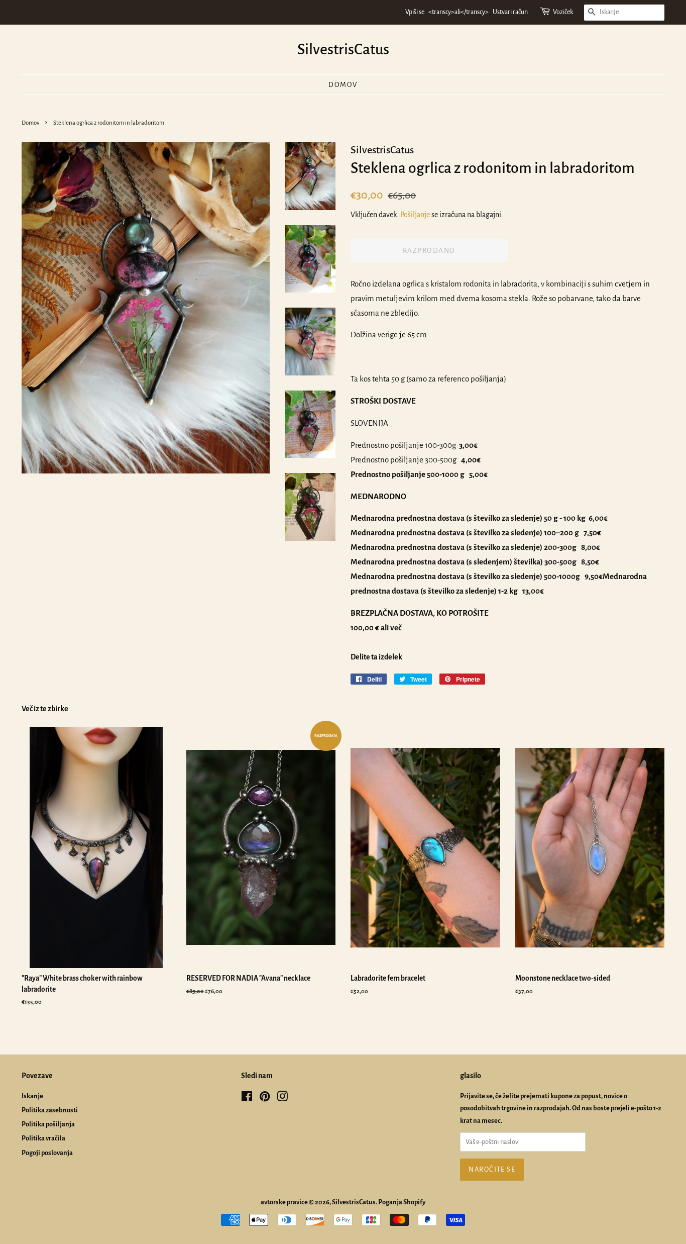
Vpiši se (414, 12)
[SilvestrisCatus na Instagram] (282, 1098)
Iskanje (32, 1096)
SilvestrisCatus (343, 49)
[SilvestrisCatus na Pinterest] (264, 1098)
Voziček (563, 12)
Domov (343, 84)
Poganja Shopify (401, 1202)
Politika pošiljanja (48, 1124)
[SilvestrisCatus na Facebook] (247, 1098)
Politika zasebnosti (50, 1110)
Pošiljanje (415, 215)
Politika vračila (43, 1138)
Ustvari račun (510, 12)
